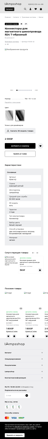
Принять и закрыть (15, 435)
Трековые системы (29, 17)
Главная (8, 17)
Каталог (9, 9)
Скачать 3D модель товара (21, 131)
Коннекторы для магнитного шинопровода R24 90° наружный (32, 317)
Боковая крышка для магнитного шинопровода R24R (30, 262)
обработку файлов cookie (24, 427)
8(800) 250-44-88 (35, 4)
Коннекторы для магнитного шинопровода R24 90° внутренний (13, 317)
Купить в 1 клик (20, 154)
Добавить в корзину (20, 146)
